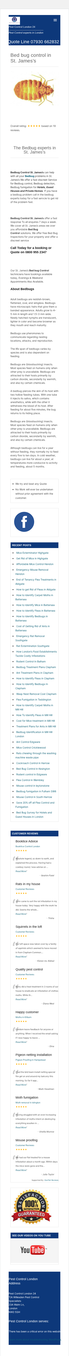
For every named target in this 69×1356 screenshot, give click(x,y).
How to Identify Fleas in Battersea (35, 610)
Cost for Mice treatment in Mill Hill (35, 720)
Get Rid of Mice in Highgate (32, 558)
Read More (21, 871)
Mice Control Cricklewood (31, 747)
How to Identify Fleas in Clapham (35, 678)
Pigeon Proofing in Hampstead (30, 1060)
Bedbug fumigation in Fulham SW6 (36, 791)
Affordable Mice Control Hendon (34, 564)
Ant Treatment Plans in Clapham (34, 672)
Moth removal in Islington (28, 1102)
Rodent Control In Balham (31, 661)
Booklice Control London (28, 846)
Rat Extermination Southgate (32, 645)
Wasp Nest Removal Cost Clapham (36, 693)
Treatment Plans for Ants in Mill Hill (36, 726)
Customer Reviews (25, 889)
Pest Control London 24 (22, 26)
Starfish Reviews (51, 1180)
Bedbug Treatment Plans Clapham (36, 667)
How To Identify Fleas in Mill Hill (34, 715)
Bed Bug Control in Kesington (33, 768)
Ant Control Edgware (28, 741)
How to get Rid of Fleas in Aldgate (36, 589)
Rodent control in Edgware (31, 774)
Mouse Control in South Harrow (34, 796)
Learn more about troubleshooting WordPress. (35, 1339)
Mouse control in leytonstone (32, 785)
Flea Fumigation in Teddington (33, 699)
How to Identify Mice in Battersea (35, 604)
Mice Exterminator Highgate (32, 552)
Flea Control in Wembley (30, 779)
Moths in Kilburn (23, 1017)
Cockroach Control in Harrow (33, 763)
